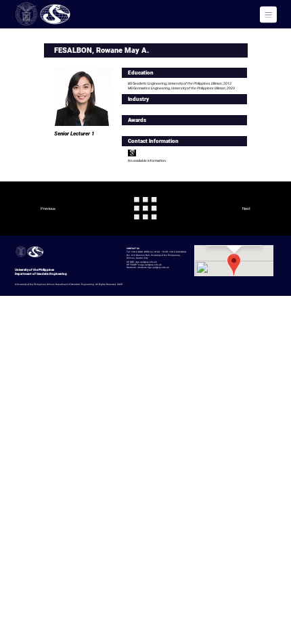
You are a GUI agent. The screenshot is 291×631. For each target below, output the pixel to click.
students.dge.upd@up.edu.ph (153, 267)
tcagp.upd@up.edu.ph (150, 264)
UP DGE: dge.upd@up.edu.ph (142, 262)
